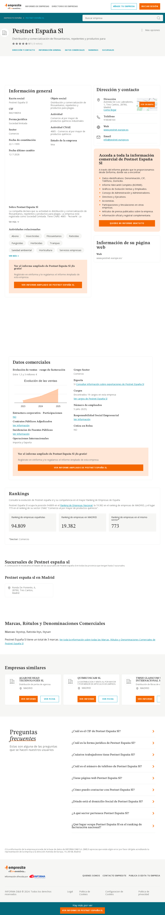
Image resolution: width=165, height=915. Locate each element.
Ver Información (21, 425)
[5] (26, 43)
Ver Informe (28, 699)
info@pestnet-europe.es (116, 139)
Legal (70, 891)
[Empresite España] (14, 6)
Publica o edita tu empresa (144, 875)
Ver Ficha (49, 699)
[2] (17, 43)
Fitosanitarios (54, 236)
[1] (13, 43)
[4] (23, 43)
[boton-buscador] (158, 18)
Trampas (55, 243)
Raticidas (74, 236)
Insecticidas (32, 236)
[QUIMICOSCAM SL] (70, 681)
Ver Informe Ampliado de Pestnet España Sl (48, 285)
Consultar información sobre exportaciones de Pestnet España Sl (110, 384)
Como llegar (110, 110)
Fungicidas (17, 243)
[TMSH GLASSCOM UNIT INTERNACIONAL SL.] (128, 681)
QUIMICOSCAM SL (89, 678)
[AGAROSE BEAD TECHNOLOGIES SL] (12, 681)
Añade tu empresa (124, 6)
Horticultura (45, 250)
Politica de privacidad (143, 893)
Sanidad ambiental (22, 250)
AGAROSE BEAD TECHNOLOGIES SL (31, 679)
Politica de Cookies (84, 893)
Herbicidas (36, 243)
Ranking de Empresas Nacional (76, 505)
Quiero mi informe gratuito (127, 223)
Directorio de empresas (65, 6)
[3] (20, 43)
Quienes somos (91, 875)
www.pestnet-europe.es (116, 130)
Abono (15, 236)
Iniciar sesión (149, 6)
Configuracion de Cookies (114, 893)
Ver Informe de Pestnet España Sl (82, 910)
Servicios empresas (70, 250)
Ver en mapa (147, 104)
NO (14, 417)
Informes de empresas (37, 6)
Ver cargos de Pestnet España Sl (90, 398)
